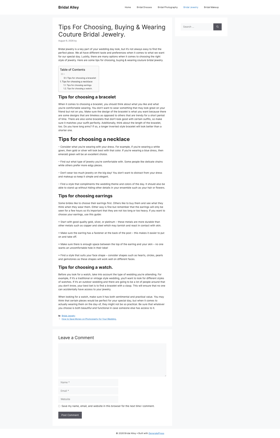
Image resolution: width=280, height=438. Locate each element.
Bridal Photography (168, 7)
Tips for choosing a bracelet (81, 78)
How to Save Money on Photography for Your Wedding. (89, 319)
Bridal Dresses (144, 7)
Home (128, 7)
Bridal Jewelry (190, 7)
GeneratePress (156, 433)
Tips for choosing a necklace (77, 81)
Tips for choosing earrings (79, 85)
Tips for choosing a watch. (79, 88)
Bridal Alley (68, 7)
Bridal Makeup (211, 7)
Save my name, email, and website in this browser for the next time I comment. (108, 406)
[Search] (217, 26)
